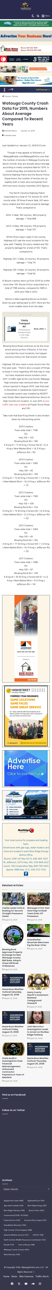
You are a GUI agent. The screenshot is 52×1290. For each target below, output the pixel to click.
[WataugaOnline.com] (26, 6)
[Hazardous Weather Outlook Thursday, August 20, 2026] (38, 1049)
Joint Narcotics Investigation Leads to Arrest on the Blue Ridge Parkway (38, 1030)
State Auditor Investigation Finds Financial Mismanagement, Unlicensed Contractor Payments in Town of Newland (13, 1068)
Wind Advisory (12, 1254)
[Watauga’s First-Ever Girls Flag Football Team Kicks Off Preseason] (38, 899)
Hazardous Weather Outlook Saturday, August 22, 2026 (13, 992)
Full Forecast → (43, 89)
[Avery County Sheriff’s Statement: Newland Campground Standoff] (38, 982)
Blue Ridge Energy (37, 1205)
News (15, 96)
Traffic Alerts (42, 1276)
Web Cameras (26, 1276)
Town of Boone (26, 1245)
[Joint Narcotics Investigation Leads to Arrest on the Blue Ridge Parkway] (38, 1017)
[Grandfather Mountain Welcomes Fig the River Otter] (38, 930)
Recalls (9, 1245)
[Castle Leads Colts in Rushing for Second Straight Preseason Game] (13, 899)
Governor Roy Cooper (35, 1220)
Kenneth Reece (10, 131)
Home (7, 96)
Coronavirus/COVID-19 (16, 1215)
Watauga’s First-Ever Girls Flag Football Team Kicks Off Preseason (38, 912)
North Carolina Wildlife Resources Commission (25, 1240)
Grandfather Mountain (15, 1225)
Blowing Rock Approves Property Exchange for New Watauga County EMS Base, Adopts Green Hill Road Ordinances (12, 957)
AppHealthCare (35, 1201)
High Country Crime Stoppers (18, 1230)
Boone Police (36, 1210)
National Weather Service (16, 1235)
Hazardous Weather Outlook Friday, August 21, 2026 (13, 1029)
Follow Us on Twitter (13, 1110)
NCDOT (38, 1235)
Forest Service (12, 1220)
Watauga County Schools (16, 1250)
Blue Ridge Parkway (14, 1210)
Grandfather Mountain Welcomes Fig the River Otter (38, 942)
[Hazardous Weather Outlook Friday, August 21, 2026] (13, 1017)
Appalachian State (13, 1201)
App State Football (13, 1205)
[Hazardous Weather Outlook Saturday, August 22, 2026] (13, 980)
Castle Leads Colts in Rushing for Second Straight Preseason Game (13, 912)
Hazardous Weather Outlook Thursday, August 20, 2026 (38, 1061)
